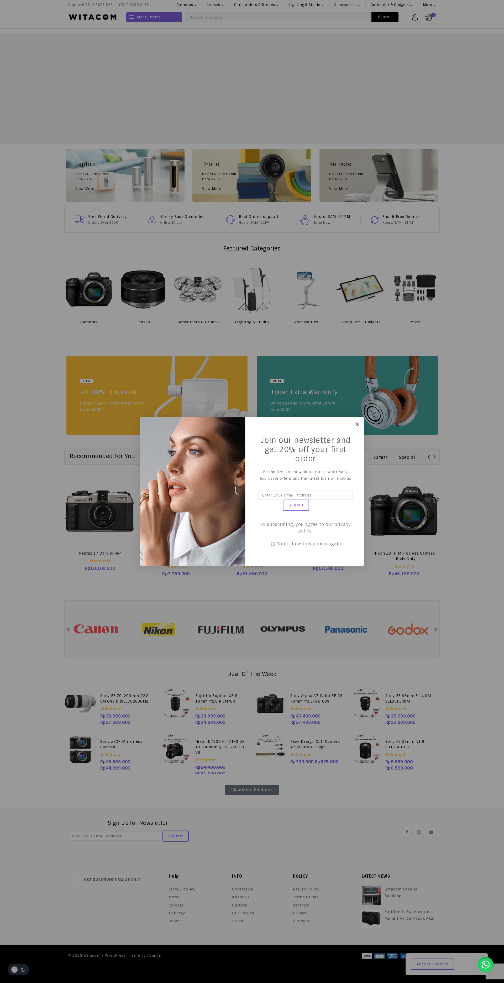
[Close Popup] (357, 424)
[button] (486, 964)
